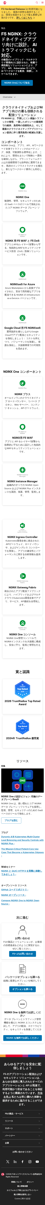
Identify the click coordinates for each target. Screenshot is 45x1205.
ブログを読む (11, 820)
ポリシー (30, 1182)
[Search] (37, 2)
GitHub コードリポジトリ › (14, 889)
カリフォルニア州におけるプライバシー (22, 1190)
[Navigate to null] (22, 780)
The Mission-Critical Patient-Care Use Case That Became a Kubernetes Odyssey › (22, 852)
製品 (3, 28)
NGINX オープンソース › (13, 895)
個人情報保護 (22, 1186)
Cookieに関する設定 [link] (22, 1199)
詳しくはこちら (24, 18)
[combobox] (19, 97)
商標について (16, 1182)
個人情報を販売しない (22, 1194)
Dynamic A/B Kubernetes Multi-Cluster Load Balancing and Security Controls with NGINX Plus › (22, 840)
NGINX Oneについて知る (17, 82)
